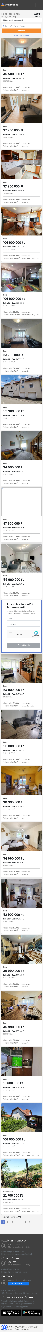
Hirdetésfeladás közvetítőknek (14, 1272)
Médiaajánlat (15, 1328)
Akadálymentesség (7, 1329)
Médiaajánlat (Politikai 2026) (28, 1328)
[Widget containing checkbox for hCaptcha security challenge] (23, 634)
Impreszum (21, 1326)
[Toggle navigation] (39, 5)
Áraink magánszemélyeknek (13, 1251)
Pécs (5, 70)
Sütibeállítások (24, 1329)
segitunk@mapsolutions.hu (19, 1280)
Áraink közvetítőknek (10, 1269)
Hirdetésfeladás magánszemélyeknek (16, 1254)
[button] (4, 1327)
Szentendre (8, 1191)
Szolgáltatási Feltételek (33, 1326)
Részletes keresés (21, 36)
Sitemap (16, 1329)
